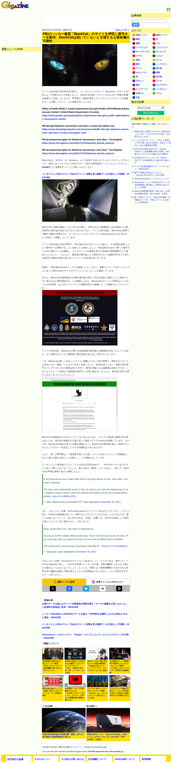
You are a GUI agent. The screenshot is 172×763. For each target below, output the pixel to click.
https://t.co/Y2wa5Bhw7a (114, 546)
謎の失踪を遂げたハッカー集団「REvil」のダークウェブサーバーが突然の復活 (52, 692)
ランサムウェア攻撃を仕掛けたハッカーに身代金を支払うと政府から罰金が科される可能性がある (119, 692)
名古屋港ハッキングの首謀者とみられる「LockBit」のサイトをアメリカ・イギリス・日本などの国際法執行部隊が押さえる (75, 694)
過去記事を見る (150, 112)
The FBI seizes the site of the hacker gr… (106, 751)
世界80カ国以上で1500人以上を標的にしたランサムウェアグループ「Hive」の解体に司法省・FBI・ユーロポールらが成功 (75, 667)
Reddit (45, 167)
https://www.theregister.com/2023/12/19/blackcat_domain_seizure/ (78, 143)
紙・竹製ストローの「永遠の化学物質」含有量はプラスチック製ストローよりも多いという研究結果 (152, 199)
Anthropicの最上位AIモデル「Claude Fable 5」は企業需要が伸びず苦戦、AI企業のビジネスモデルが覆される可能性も (152, 151)
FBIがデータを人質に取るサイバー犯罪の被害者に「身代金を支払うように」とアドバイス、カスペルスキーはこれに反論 (97, 665)
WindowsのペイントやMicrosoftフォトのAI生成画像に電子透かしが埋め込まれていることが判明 (152, 185)
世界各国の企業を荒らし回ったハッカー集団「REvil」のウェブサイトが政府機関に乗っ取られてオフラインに (52, 665)
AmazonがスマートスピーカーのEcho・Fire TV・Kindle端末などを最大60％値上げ (152, 160)
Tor (122, 277)
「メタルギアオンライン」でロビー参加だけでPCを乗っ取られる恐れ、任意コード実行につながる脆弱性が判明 (153, 142)
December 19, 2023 (111, 502)
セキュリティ (122, 29)
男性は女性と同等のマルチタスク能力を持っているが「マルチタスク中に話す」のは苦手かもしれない (152, 134)
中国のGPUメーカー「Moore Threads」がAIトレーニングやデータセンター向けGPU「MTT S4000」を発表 (107, 736)
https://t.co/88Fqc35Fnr (64, 496)
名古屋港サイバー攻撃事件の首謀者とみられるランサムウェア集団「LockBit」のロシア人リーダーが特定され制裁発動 (120, 667)
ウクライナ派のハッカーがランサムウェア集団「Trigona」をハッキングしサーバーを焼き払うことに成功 (97, 693)
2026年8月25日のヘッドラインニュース (152, 178)
